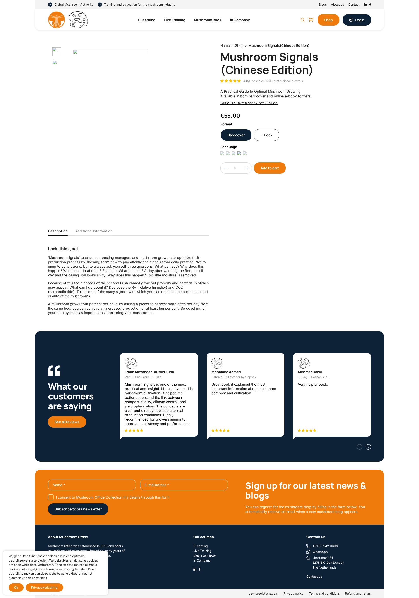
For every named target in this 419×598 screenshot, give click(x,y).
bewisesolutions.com (263, 593)
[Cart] (311, 20)
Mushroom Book (207, 19)
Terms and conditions (324, 593)
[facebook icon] (199, 568)
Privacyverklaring (44, 587)
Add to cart (270, 168)
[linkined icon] (194, 568)
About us (337, 4)
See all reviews (67, 421)
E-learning (146, 19)
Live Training (174, 19)
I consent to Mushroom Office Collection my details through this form (113, 497)
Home (225, 45)
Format (226, 124)
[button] (359, 447)
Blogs (323, 4)
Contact (354, 4)
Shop (328, 19)
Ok (16, 587)
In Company (240, 19)
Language (228, 146)
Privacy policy (293, 593)
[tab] (58, 231)
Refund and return (358, 593)
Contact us (314, 576)
